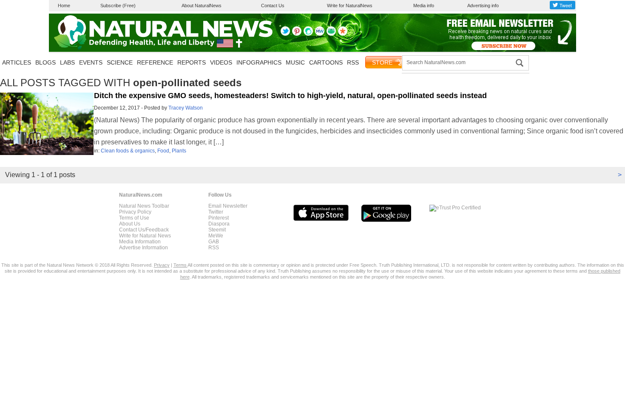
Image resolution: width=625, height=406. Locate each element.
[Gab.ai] (331, 34)
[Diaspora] (342, 34)
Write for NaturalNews (349, 5)
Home (64, 5)
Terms (180, 265)
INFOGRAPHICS (258, 62)
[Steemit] (308, 34)
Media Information (140, 242)
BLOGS (45, 62)
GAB (213, 242)
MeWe (215, 236)
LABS (67, 62)
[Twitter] (285, 34)
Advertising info (483, 5)
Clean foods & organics (128, 151)
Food (163, 151)
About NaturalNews (202, 5)
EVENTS (90, 62)
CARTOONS (326, 62)
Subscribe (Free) (118, 5)
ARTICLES (16, 62)
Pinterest (218, 218)
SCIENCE (120, 62)
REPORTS (191, 62)
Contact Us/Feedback (144, 230)
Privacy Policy (135, 212)
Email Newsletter (227, 206)
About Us (129, 224)
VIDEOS (221, 62)
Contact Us (272, 5)
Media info (423, 5)
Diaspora (219, 224)
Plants (179, 151)
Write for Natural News (145, 236)
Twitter (215, 212)
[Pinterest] (296, 34)
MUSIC (295, 62)
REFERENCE (155, 62)
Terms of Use (134, 218)
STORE (382, 62)
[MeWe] (319, 34)
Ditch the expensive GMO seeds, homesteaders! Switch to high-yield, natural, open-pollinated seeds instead (290, 95)
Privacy (162, 265)
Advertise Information (143, 248)
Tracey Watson (185, 108)
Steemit (217, 230)
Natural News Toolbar (144, 206)
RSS (353, 62)
